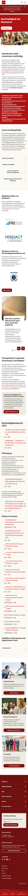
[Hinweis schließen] (25, 7)
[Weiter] (23, 348)
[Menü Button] (25, 2)
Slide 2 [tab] (15, 350)
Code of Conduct (14, 387)
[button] (14, 158)
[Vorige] (19, 348)
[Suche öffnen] (22, 2)
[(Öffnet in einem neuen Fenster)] (2, 859)
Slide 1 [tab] (12, 350)
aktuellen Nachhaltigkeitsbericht (10, 73)
